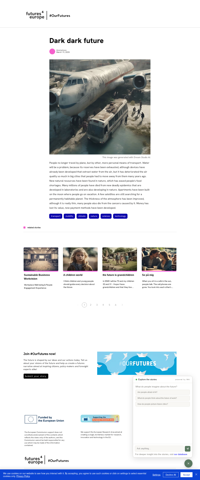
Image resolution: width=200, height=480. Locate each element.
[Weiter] (122, 305)
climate (82, 216)
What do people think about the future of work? (157, 398)
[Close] (196, 475)
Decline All (171, 474)
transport (55, 216)
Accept (186, 474)
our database (180, 454)
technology (120, 216)
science (106, 216)
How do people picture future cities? (153, 404)
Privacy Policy (23, 476)
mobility (69, 216)
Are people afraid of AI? (147, 392)
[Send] (187, 449)
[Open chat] (188, 463)
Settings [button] (156, 474)
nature (94, 216)
